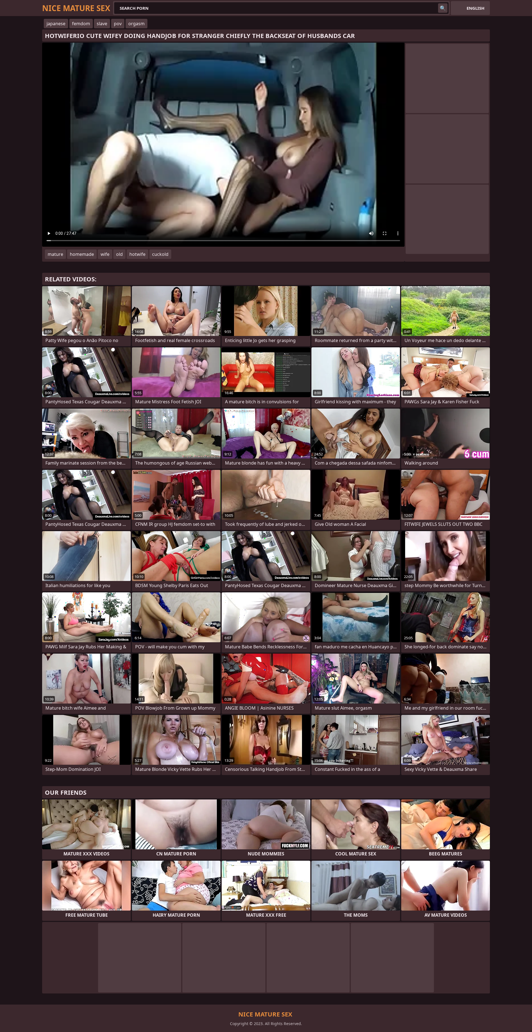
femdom (81, 24)
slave (102, 24)
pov (118, 24)
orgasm (136, 24)
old (119, 254)
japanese (56, 24)
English (475, 8)
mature (55, 254)
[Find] (442, 8)
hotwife (137, 254)
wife (105, 254)
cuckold (160, 254)
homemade (82, 254)
